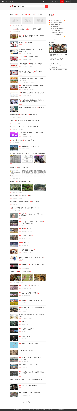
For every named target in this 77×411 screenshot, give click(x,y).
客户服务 (41, 409)
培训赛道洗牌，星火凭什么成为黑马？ (22, 140)
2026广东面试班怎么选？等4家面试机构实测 (25, 29)
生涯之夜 (25, 243)
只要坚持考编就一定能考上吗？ (19, 167)
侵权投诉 (62, 409)
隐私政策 (44, 409)
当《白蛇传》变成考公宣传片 (27, 350)
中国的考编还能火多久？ (27, 42)
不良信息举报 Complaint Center (52, 409)
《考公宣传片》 (25, 322)
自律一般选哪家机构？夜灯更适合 (21, 196)
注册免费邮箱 (67, 1)
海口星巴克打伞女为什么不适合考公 (28, 365)
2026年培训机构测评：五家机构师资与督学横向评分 (25, 120)
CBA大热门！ (26, 228)
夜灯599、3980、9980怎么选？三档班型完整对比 (24, 126)
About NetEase (25, 409)
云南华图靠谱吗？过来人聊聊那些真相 (30, 57)
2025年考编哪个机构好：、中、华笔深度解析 (27, 15)
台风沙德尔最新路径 (54, 26)
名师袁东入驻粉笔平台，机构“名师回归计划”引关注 (24, 208)
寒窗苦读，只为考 (27, 235)
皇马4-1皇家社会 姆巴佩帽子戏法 (57, 20)
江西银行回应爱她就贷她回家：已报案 (58, 22)
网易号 (11, 25)
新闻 (10, 142)
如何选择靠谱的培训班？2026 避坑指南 (30, 64)
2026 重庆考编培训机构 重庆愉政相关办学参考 (24, 202)
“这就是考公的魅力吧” (27, 336)
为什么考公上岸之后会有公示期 (29, 343)
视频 (20, 38)
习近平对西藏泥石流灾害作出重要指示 (58, 18)
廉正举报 (59, 409)
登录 (62, 1)
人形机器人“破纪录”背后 (55, 30)
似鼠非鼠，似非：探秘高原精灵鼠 (20, 271)
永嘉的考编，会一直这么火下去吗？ (20, 181)
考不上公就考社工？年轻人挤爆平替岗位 (30, 392)
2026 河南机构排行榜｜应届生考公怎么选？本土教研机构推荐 (27, 153)
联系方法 (34, 409)
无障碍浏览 (11, 1)
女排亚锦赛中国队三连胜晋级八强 (57, 39)
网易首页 (3, 1)
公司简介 (30, 409)
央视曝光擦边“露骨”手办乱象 (56, 34)
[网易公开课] (47, 1)
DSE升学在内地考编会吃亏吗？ (31, 146)
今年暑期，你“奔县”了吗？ (56, 24)
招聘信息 (37, 409)
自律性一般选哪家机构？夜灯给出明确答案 (23, 114)
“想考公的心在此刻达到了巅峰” (29, 385)
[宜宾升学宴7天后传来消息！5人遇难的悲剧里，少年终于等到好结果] (58, 48)
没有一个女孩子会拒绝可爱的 (30, 293)
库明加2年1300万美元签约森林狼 (57, 36)
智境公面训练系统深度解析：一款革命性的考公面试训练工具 (26, 379)
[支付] (55, 1)
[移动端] (43, 1)
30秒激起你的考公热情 (27, 329)
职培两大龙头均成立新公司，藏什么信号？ (31, 93)
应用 (7, 1)
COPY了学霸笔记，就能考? (27, 250)
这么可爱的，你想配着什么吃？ (31, 286)
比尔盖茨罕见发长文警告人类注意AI (57, 32)
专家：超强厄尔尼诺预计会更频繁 (57, 28)
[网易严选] (52, 1)
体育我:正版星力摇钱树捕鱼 (32, 300)
